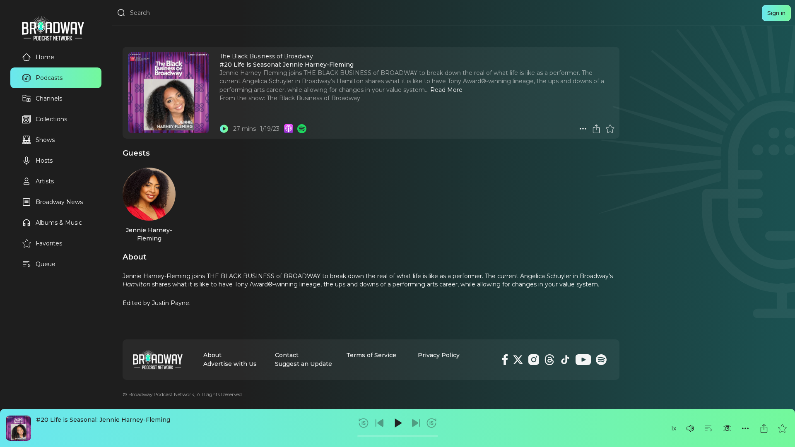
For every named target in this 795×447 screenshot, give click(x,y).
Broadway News (59, 202)
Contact (287, 355)
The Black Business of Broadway (313, 98)
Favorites (49, 243)
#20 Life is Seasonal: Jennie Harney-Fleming (103, 419)
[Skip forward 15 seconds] (431, 423)
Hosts (44, 160)
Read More (446, 90)
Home (45, 57)
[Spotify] (601, 359)
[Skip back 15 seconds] (363, 423)
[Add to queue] (708, 428)
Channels (49, 98)
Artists (45, 181)
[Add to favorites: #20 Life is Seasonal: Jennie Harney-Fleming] (782, 428)
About (212, 355)
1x (673, 428)
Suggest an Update (303, 364)
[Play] (397, 423)
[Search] (121, 12)
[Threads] (549, 359)
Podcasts (49, 78)
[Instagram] (533, 359)
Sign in (776, 13)
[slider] (397, 436)
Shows (45, 140)
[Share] (764, 428)
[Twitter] (518, 359)
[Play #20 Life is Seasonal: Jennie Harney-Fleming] (224, 128)
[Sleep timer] (727, 428)
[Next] (416, 423)
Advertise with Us (230, 364)
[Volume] (690, 428)
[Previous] (379, 423)
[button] (690, 428)
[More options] (745, 428)
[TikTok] (565, 359)
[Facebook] (505, 359)
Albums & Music (59, 222)
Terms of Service (371, 355)
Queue (45, 264)
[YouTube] (583, 359)
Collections (51, 119)
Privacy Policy (439, 355)
